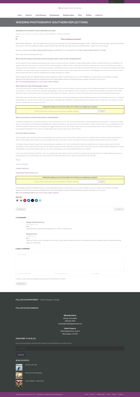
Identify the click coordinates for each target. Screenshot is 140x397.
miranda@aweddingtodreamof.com (70, 324)
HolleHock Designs (49, 394)
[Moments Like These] (19, 367)
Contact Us (121, 394)
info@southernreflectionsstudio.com (27, 173)
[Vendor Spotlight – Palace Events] (19, 383)
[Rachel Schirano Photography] (19, 375)
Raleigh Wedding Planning (35, 222)
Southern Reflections (50, 34)
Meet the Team (101, 394)
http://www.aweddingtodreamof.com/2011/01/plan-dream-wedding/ (37, 81)
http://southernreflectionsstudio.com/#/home (47, 50)
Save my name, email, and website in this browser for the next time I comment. (41, 279)
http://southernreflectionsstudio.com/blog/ (92, 50)
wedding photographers (63, 34)
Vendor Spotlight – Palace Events (34, 381)
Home (86, 394)
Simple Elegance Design (49, 300)
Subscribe (21, 355)
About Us (92, 394)
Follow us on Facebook (27, 308)
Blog (41, 34)
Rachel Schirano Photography (33, 373)
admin (28, 34)
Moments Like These (31, 364)
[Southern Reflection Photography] (70, 39)
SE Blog (114, 394)
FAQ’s (108, 394)
